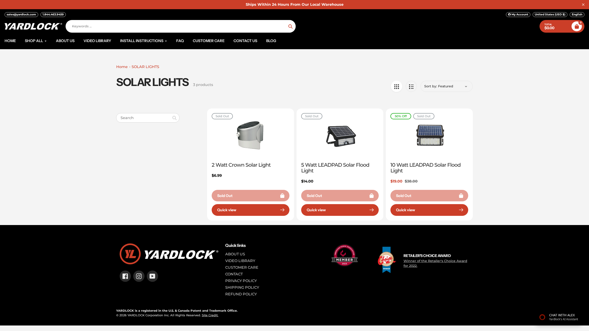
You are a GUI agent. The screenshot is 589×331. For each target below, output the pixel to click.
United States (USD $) (550, 14)
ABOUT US (235, 254)
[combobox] (147, 118)
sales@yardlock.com (21, 14)
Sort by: (430, 86)
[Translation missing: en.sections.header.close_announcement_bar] (583, 4)
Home (122, 67)
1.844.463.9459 (53, 14)
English (577, 14)
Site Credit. (210, 315)
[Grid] (396, 86)
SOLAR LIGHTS (145, 67)
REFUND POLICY (241, 294)
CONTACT (234, 274)
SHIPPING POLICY (242, 287)
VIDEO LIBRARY (240, 261)
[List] (411, 86)
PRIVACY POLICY (241, 281)
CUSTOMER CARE (241, 267)
